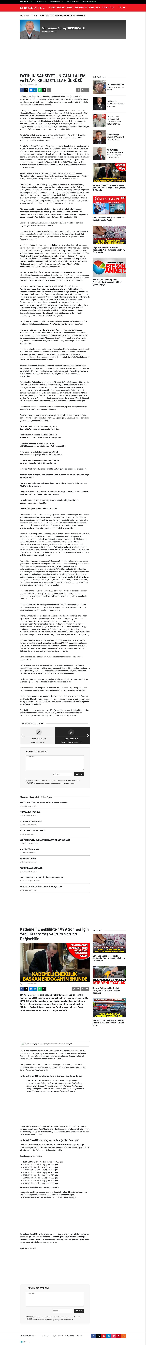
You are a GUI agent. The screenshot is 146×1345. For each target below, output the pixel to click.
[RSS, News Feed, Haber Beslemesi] (123, 1336)
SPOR (98, 7)
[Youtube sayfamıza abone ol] (103, 1336)
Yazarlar (34, 15)
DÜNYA (91, 7)
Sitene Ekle (79, 1336)
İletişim (60, 1336)
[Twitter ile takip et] (98, 1336)
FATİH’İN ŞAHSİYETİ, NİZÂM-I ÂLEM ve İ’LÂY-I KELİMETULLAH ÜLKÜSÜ (63, 15)
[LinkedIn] (35, 90)
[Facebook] (22, 90)
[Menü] (124, 8)
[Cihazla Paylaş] (44, 90)
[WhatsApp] (40, 90)
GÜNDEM (52, 7)
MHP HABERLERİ (81, 7)
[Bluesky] (31, 90)
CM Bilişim (26, 1342)
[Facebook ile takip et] (93, 1336)
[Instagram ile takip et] (113, 1336)
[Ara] (120, 8)
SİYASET (69, 7)
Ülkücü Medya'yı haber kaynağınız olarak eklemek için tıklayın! (48, 1044)
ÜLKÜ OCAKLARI (108, 7)
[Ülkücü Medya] (32, 7)
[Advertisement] (73, 56)
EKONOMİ (61, 7)
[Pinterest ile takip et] (118, 1336)
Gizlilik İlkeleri (69, 1336)
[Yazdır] (49, 90)
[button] (78, 90)
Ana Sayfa (25, 15)
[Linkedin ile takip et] (108, 1336)
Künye (54, 1336)
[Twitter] (26, 90)
